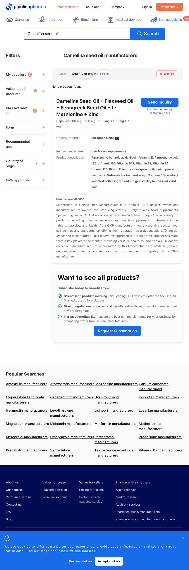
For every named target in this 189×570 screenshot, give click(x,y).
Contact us (13, 504)
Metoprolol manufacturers (27, 437)
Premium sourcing (55, 497)
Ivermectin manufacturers (26, 410)
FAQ (8, 512)
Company (117, 7)
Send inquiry (160, 102)
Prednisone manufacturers (160, 437)
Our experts (14, 490)
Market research (127, 497)
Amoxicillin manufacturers (26, 384)
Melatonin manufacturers (70, 424)
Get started (167, 7)
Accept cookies (109, 561)
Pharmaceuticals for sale (133, 482)
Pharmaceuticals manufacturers (138, 512)
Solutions (92, 7)
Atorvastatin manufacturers (72, 384)
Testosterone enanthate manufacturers (114, 452)
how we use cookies (78, 551)
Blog (9, 519)
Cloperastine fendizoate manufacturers (25, 399)
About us (12, 482)
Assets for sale (126, 490)
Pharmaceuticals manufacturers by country (146, 519)
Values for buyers (54, 482)
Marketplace (66, 7)
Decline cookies (80, 561)
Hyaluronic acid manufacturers (106, 399)
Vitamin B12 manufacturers (160, 450)
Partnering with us (18, 497)
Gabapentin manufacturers (71, 397)
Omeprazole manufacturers (72, 437)
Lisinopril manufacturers (113, 410)
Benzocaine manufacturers (116, 384)
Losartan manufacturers (158, 410)
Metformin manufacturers (115, 424)
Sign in (147, 7)
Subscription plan (54, 490)
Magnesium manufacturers (27, 424)
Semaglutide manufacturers (62, 452)
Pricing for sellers (91, 490)
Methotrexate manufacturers (150, 426)
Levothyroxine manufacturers (62, 413)
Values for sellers (91, 482)
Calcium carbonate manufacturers (154, 386)
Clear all (169, 73)
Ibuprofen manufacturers (159, 397)
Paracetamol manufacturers (106, 439)
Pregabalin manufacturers (26, 450)
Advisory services (128, 504)
